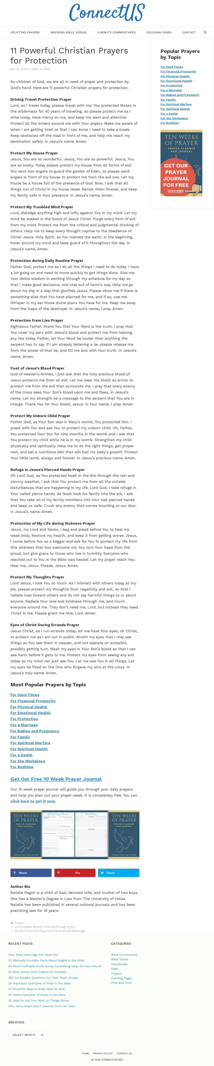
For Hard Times (24, 695)
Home (85, 1053)
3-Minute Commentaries (116, 32)
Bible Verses (119, 959)
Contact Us (124, 1053)
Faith (114, 968)
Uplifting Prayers (25, 32)
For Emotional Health (30, 713)
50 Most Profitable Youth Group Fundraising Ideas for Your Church (55, 966)
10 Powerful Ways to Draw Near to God (36, 989)
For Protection (24, 719)
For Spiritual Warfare (30, 743)
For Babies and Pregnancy (34, 731)
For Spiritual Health (29, 749)
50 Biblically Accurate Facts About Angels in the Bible (46, 960)
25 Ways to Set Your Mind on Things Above (38, 1000)
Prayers (19, 922)
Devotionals (119, 964)
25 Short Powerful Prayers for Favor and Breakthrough (50, 931)
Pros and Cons (121, 982)
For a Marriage (24, 725)
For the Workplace (27, 761)
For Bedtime (21, 767)
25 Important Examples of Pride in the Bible (39, 983)
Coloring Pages (159, 32)
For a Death (21, 755)
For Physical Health (28, 707)
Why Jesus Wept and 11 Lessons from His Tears (41, 1006)
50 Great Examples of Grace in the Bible (37, 994)
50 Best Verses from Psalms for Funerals (37, 971)
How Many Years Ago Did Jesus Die (33, 954)
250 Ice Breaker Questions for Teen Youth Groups (43, 977)
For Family (20, 737)
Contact (189, 32)
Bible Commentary (124, 954)
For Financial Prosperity (33, 701)
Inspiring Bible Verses (68, 32)
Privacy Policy (102, 1053)
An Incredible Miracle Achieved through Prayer (45, 926)
